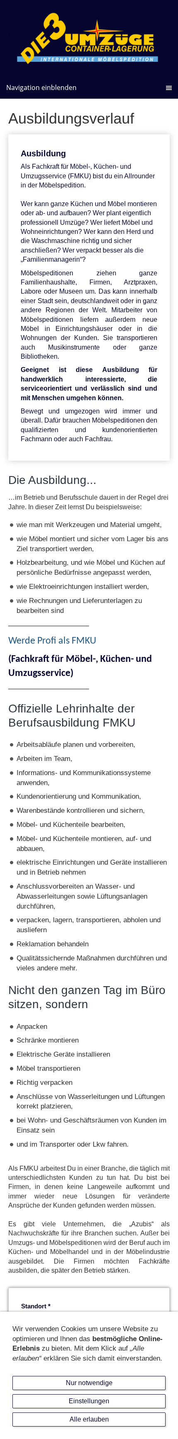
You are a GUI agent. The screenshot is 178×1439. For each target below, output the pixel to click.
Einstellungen (89, 1401)
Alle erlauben (89, 1419)
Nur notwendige (89, 1382)
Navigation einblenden (41, 87)
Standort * (36, 1306)
